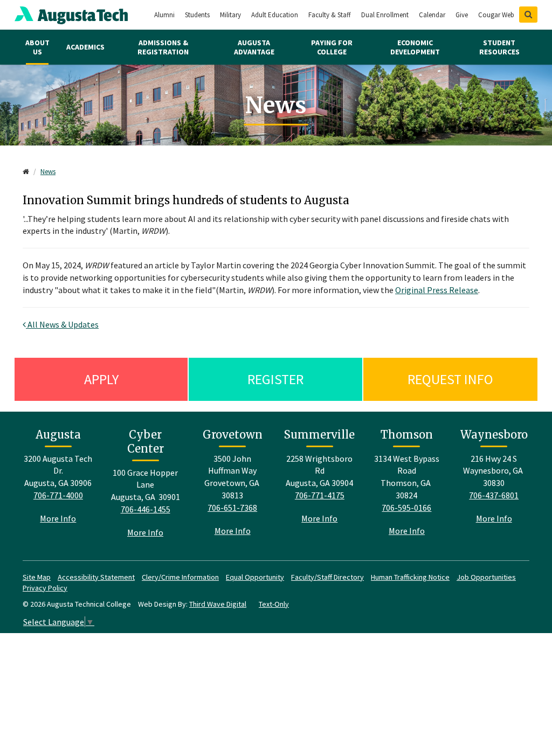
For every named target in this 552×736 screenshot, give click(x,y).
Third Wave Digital (217, 604)
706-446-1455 (145, 509)
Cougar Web (496, 14)
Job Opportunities (486, 577)
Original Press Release (436, 289)
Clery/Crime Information (180, 577)
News (48, 171)
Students (197, 14)
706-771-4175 (319, 495)
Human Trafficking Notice (410, 577)
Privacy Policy (45, 588)
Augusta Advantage (254, 47)
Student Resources (499, 47)
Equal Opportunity (255, 577)
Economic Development (415, 47)
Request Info (450, 379)
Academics (85, 47)
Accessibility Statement (96, 577)
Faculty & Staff (329, 14)
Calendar (432, 14)
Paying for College (332, 47)
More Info (58, 518)
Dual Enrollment (385, 14)
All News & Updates (62, 324)
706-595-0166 (406, 507)
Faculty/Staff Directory (327, 577)
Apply (101, 379)
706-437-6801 (494, 495)
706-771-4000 (58, 495)
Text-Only (274, 604)
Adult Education (274, 14)
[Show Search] (528, 14)
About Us (37, 47)
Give (462, 14)
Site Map (37, 577)
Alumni (164, 14)
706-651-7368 (232, 507)
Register (275, 379)
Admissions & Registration (163, 47)
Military (230, 14)
